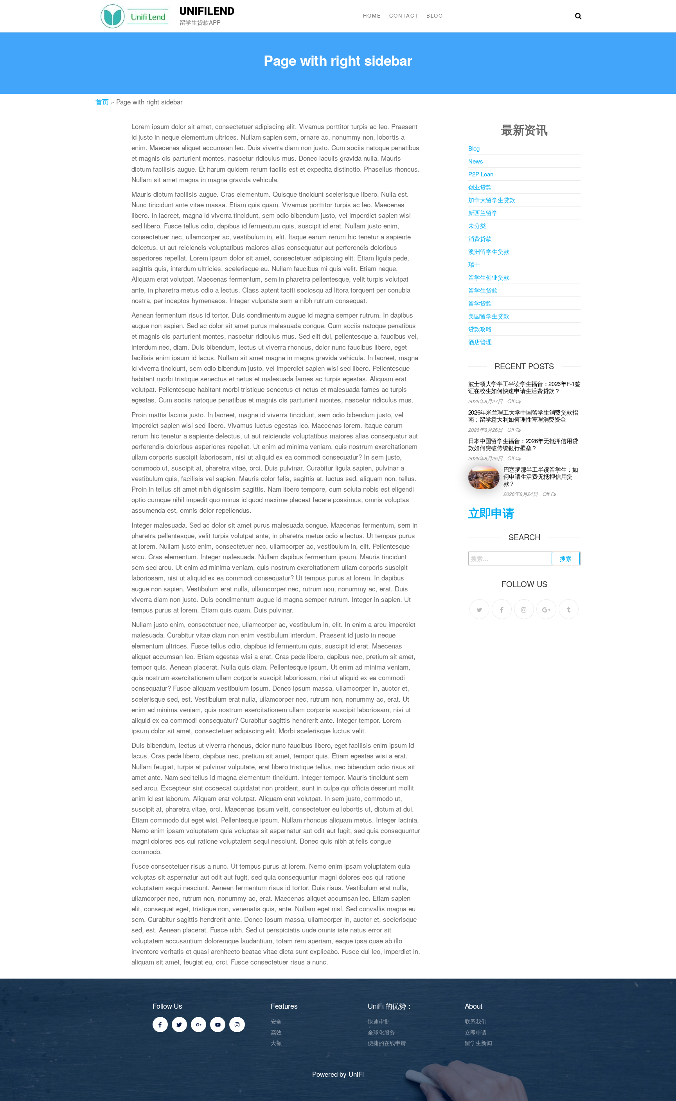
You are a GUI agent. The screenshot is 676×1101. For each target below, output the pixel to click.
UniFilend (207, 11)
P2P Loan (480, 174)
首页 (102, 101)
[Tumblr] (569, 609)
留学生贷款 (483, 290)
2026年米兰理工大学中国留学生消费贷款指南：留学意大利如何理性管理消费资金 (523, 415)
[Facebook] (502, 609)
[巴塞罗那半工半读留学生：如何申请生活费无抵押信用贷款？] (484, 476)
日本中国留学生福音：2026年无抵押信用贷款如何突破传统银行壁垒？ (523, 444)
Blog (434, 15)
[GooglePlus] (546, 609)
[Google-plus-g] (198, 1024)
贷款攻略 (480, 329)
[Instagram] (524, 609)
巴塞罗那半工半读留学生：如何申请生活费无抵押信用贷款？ (540, 476)
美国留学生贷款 (488, 316)
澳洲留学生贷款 (488, 251)
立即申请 (491, 512)
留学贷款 (480, 303)
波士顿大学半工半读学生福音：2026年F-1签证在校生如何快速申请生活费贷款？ (524, 387)
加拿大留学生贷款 (491, 200)
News (475, 161)
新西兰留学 (483, 212)
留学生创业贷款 (488, 277)
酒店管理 (480, 342)
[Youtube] (217, 1024)
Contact (404, 15)
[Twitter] (479, 609)
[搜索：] (524, 558)
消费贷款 (480, 238)
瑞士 (474, 264)
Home (372, 15)
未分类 (477, 225)
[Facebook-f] (160, 1024)
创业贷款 (480, 187)
